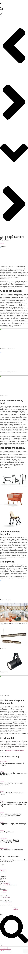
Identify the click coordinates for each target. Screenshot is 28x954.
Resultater (3, 948)
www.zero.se (20, 750)
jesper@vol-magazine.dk (10, 884)
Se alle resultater (5, 951)
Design (2, 243)
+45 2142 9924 (6, 883)
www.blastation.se (11, 750)
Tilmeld (3, 870)
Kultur (5, 761)
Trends (5, 838)
